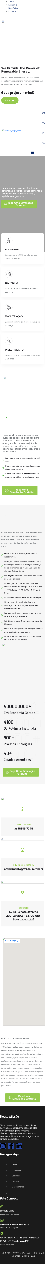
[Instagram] (3, 1146)
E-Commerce (18, 1187)
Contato (12, 11)
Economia (12, 5)
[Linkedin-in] (19, 1146)
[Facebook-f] (11, 1146)
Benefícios (13, 8)
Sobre (14, 1165)
